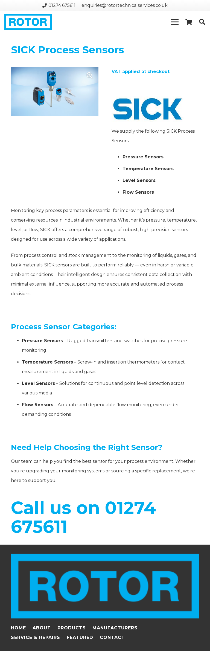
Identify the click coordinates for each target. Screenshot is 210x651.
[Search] (202, 22)
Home (18, 627)
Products (71, 627)
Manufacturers (115, 627)
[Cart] (188, 22)
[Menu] (175, 22)
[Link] (28, 22)
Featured (80, 637)
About (42, 627)
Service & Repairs (35, 637)
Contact (112, 637)
